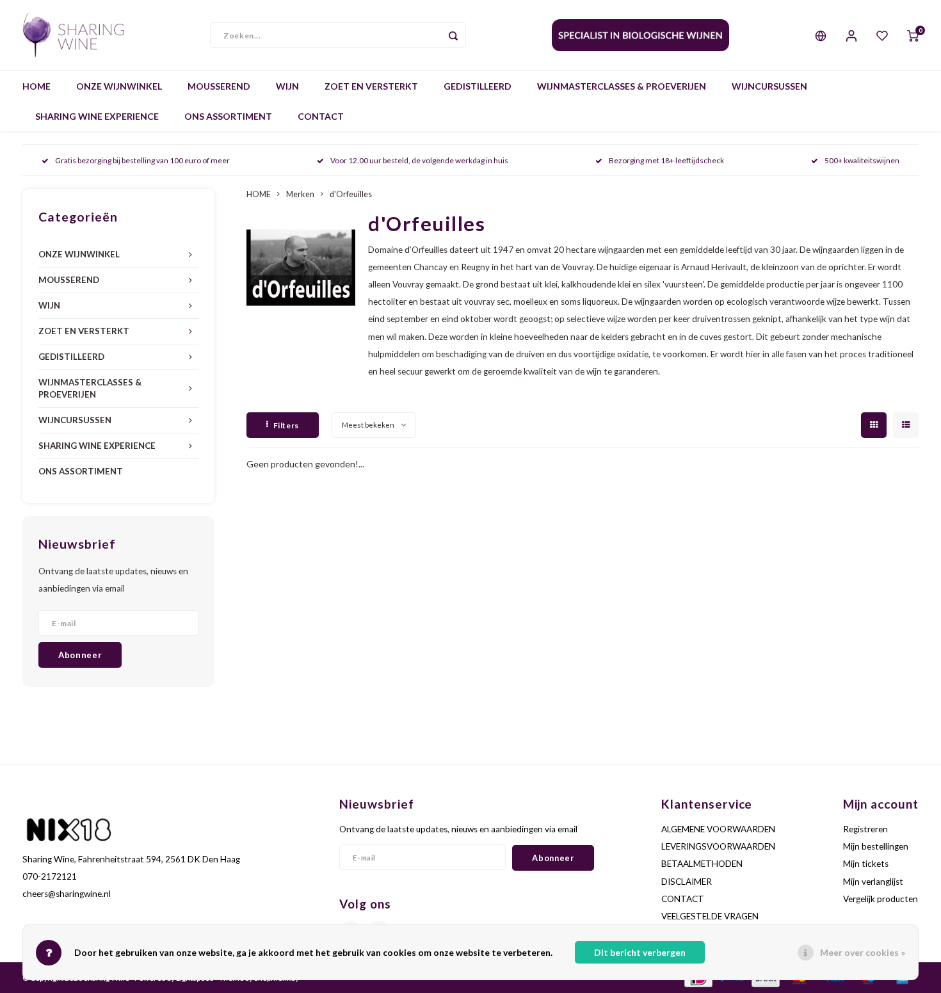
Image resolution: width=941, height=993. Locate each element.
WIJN (287, 86)
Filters (286, 425)
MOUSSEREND (219, 86)
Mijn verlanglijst (873, 881)
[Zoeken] (453, 35)
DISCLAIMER (686, 881)
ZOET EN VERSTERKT (371, 86)
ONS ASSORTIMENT (228, 116)
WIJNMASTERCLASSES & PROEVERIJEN (621, 86)
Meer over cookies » (862, 952)
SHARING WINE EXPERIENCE (97, 116)
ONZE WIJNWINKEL (119, 86)
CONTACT (321, 116)
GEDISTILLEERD (477, 86)
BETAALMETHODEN (702, 864)
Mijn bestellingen (875, 846)
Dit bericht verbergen (640, 952)
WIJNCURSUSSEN (769, 86)
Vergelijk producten (880, 899)
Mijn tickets (866, 864)
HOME (36, 86)
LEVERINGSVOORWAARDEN (718, 846)
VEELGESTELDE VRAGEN (710, 916)
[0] (913, 35)
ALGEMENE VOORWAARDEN (718, 829)
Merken (300, 194)
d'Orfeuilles (351, 194)
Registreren (865, 829)
